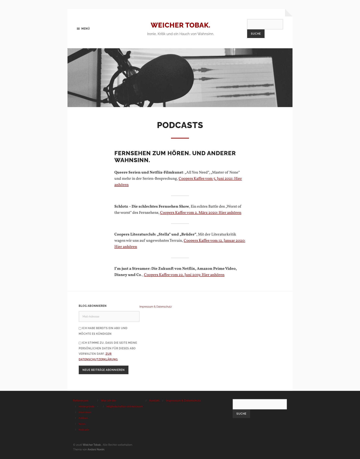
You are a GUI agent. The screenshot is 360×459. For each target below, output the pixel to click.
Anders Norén (96, 449)
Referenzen (80, 400)
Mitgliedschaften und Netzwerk (124, 406)
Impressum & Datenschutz (156, 306)
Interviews (85, 412)
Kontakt (154, 400)
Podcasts (84, 429)
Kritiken (83, 418)
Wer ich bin (108, 400)
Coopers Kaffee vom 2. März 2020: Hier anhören (200, 212)
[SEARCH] (265, 24)
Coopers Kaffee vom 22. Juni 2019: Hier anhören (184, 275)
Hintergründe (86, 406)
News (82, 423)
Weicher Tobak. (181, 25)
